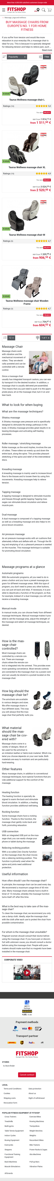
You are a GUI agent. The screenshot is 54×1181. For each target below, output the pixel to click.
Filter (47, 57)
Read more (47, 50)
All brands (9, 1173)
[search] (43, 10)
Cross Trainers (10, 1117)
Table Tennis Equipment (14, 1131)
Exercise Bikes (35, 1117)
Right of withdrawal (37, 1098)
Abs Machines (35, 1154)
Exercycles (9, 1145)
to (9, 1066)
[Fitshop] (16, 10)
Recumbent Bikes (36, 1140)
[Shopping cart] (50, 10)
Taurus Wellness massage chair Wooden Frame (27, 302)
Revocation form (10, 1103)
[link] (15, 1028)
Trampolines (34, 1126)
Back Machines (11, 1162)
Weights (32, 1135)
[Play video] (27, 972)
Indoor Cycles (10, 1135)
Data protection (35, 1089)
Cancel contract (27, 1075)
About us (32, 1093)
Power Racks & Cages (38, 1150)
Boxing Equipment (12, 1140)
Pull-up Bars (34, 1162)
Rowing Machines (36, 1121)
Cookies (7, 1093)
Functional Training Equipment (12, 1155)
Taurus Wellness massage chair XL (27, 167)
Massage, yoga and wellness (15, 18)
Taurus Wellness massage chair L (27, 99)
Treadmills (9, 1121)
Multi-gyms (9, 1126)
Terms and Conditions (12, 1089)
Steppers (8, 1150)
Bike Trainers (34, 1145)
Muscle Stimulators (12, 1166)
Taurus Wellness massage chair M (27, 234)
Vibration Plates (35, 1166)
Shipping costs (10, 1098)
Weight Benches (35, 1131)
